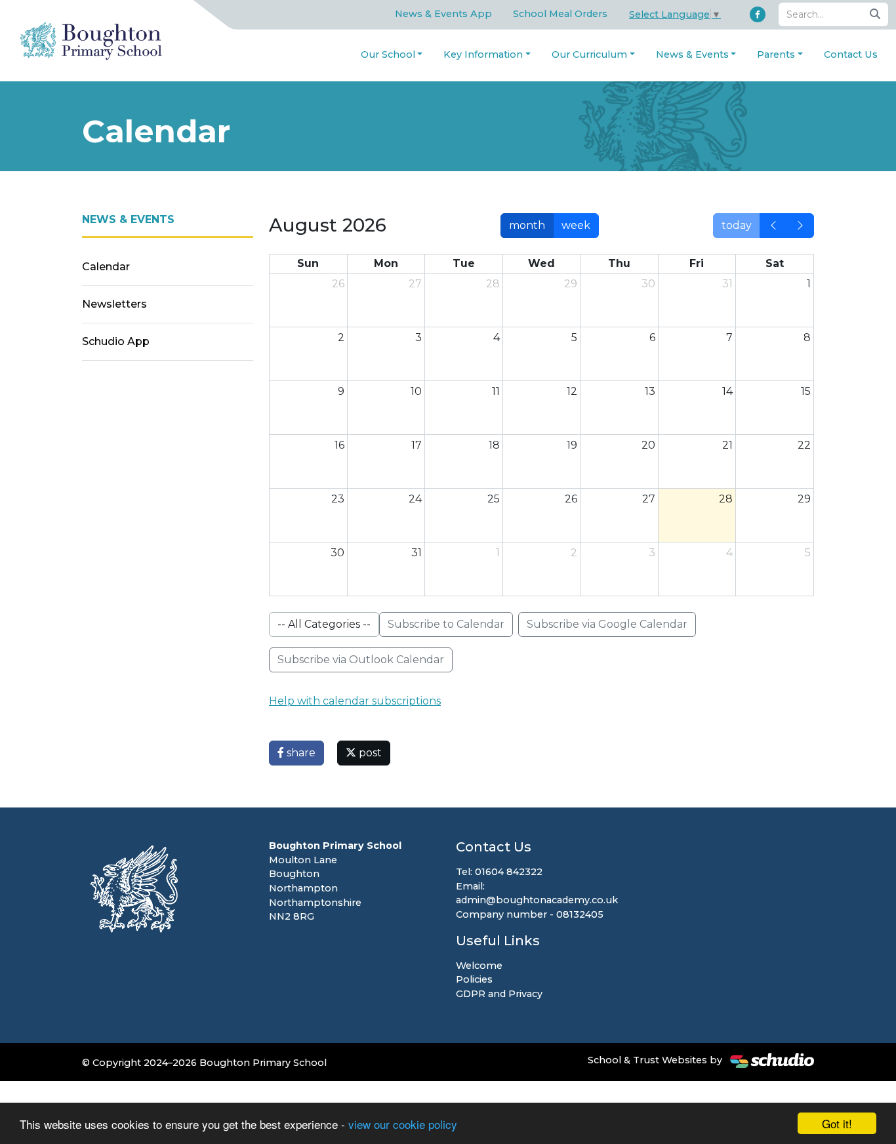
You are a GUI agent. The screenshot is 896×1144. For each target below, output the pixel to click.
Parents (776, 54)
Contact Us (851, 54)
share (300, 752)
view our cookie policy (402, 1124)
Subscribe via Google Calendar (607, 624)
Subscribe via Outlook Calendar (360, 659)
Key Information (483, 54)
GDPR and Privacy (499, 994)
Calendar (106, 266)
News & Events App (443, 14)
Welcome (479, 965)
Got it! (837, 1123)
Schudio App (116, 341)
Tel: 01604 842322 (499, 872)
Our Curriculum (589, 54)
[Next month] (800, 225)
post (369, 752)
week (575, 225)
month (527, 225)
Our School (388, 54)
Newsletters (114, 304)
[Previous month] (773, 225)
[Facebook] (757, 14)
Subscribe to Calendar (446, 624)
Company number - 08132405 (529, 914)
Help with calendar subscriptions (355, 701)
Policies (474, 979)
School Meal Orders (560, 14)
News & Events (692, 54)
